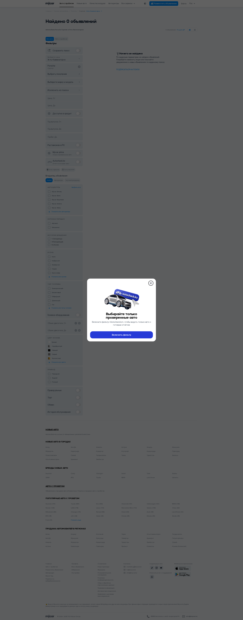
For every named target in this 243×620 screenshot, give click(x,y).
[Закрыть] (151, 283)
